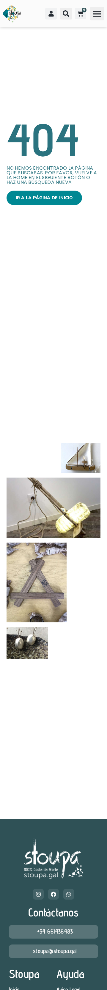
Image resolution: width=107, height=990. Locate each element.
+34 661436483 (55, 931)
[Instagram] (38, 894)
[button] (97, 14)
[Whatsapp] (68, 894)
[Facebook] (53, 894)
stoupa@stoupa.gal (55, 951)
